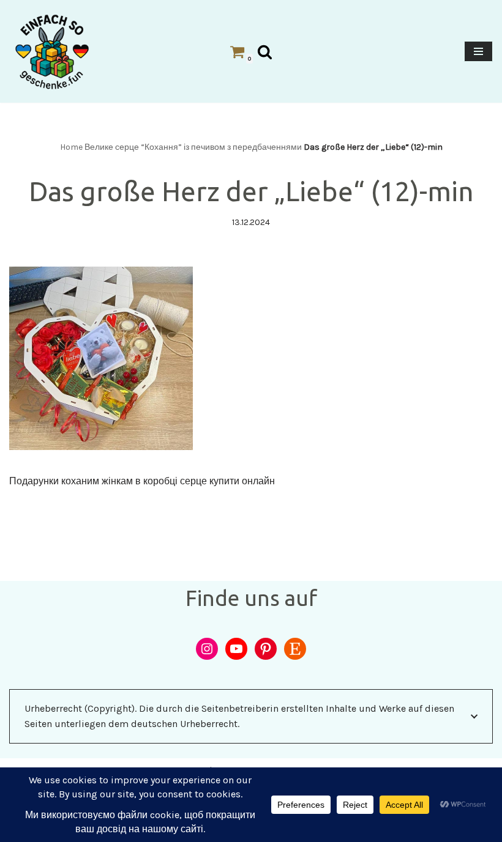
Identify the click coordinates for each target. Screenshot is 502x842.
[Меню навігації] (478, 51)
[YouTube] (236, 649)
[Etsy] (295, 649)
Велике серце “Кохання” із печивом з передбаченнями (193, 147)
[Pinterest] (266, 649)
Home (71, 147)
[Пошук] (264, 51)
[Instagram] (207, 649)
